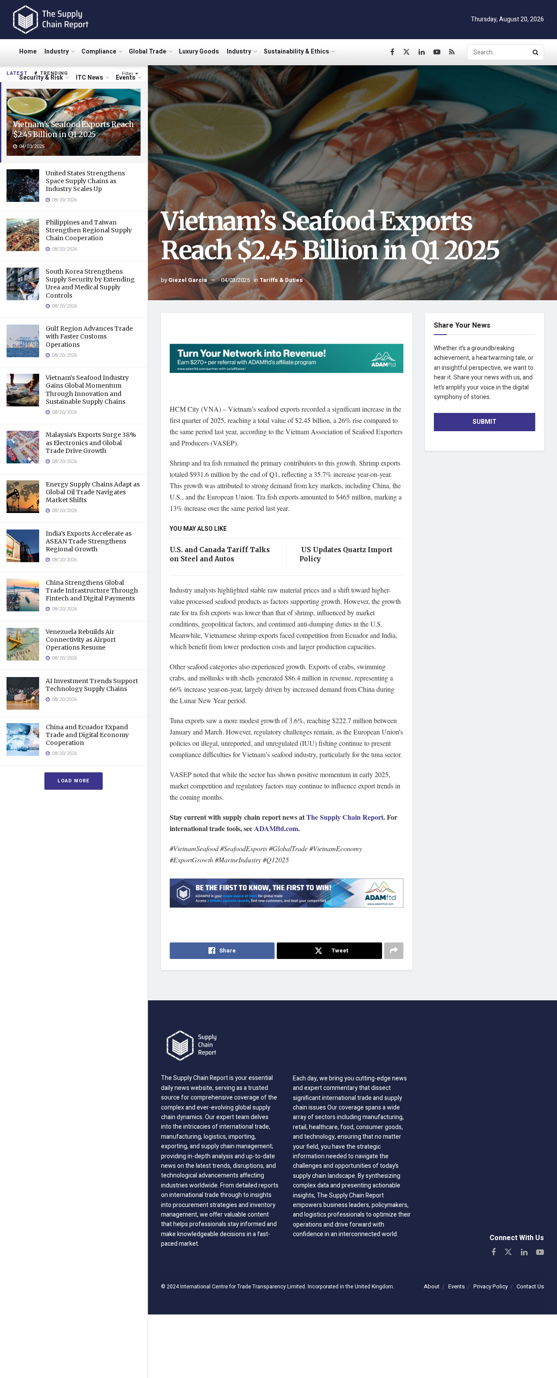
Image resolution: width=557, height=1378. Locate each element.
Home (28, 51)
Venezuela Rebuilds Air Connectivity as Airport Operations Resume (81, 639)
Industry (56, 51)
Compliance (98, 51)
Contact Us (530, 1286)
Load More (73, 781)
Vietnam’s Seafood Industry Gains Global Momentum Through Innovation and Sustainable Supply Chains (87, 390)
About (432, 1286)
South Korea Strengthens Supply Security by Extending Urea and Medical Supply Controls (90, 283)
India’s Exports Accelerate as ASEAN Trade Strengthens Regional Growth (88, 541)
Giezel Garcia (187, 280)
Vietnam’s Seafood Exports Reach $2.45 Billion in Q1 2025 (73, 129)
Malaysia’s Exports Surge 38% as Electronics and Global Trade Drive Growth (91, 442)
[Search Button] (536, 52)
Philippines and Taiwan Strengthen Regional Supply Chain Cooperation (89, 230)
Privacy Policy (490, 1286)
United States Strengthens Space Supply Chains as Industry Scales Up (85, 181)
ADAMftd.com (276, 828)
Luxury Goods (199, 51)
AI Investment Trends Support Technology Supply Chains (92, 685)
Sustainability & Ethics (296, 51)
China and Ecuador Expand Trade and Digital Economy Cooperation (87, 735)
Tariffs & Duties (281, 280)
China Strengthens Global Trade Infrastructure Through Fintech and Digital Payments (92, 590)
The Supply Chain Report (344, 817)
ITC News (89, 77)
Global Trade (147, 51)
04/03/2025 (235, 280)
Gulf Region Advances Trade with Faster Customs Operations (89, 336)
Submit (485, 421)
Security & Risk (41, 77)
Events (125, 77)
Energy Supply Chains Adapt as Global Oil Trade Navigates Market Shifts (93, 492)
